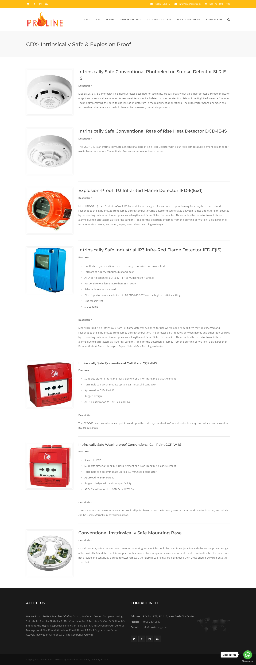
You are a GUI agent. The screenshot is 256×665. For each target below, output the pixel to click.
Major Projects (188, 19)
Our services (129, 19)
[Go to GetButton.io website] (247, 661)
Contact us (214, 19)
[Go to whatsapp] (247, 654)
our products (158, 19)
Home (110, 19)
